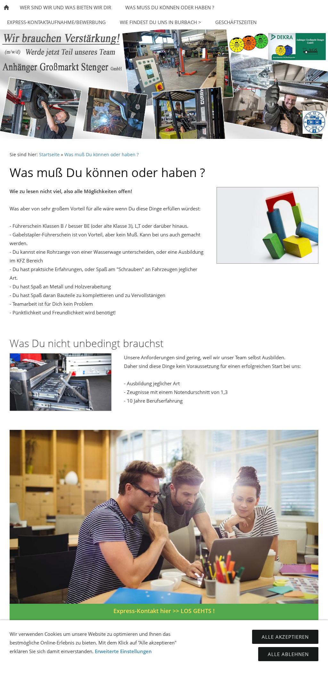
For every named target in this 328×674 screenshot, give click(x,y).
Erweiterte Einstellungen (123, 651)
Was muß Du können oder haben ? (101, 155)
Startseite (49, 155)
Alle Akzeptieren (285, 637)
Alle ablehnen (288, 654)
